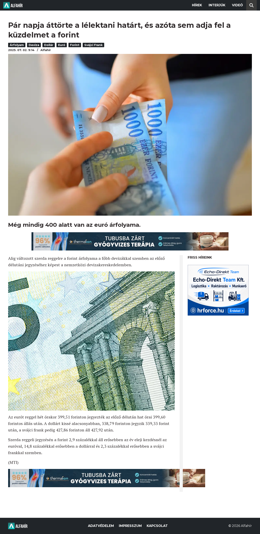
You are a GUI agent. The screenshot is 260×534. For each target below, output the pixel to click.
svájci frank (93, 45)
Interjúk (217, 5)
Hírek (197, 5)
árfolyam (17, 45)
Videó (237, 5)
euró (61, 45)
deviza (34, 45)
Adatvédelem (101, 526)
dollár (48, 45)
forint (74, 45)
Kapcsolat (157, 526)
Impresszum (130, 526)
